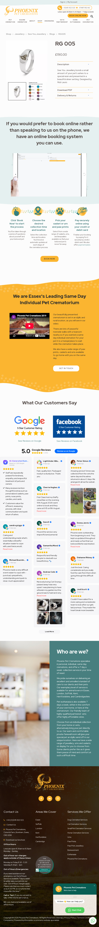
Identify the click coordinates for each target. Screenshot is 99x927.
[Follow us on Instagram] (58, 798)
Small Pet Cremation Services (79, 828)
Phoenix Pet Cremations (77, 859)
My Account (72, 2)
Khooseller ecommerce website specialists (41, 920)
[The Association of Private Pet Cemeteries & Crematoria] (45, 864)
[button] (94, 885)
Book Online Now (77, 16)
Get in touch (66, 368)
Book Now (49, 259)
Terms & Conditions (85, 918)
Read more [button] (75, 484)
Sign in (62, 2)
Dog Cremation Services (77, 820)
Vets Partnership (62, 21)
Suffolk (39, 824)
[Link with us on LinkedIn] (49, 798)
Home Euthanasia (75, 21)
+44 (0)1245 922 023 (15, 820)
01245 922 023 (69, 8)
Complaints (8, 920)
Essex (38, 820)
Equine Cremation (22, 21)
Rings (52, 34)
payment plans (84, 245)
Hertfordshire (41, 837)
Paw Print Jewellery (75, 846)
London (39, 828)
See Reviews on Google (29, 440)
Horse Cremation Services (78, 833)
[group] (26, 61)
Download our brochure (15, 840)
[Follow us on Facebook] (41, 798)
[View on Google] (39, 462)
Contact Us (11, 825)
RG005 (62, 34)
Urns (69, 837)
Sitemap (59, 918)
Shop (40, 21)
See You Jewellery (37, 34)
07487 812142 (13, 898)
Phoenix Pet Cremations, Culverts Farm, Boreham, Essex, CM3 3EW (16, 832)
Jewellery (19, 34)
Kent (37, 833)
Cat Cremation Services (77, 824)
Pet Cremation (10, 21)
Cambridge (40, 841)
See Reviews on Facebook (69, 441)
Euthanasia (71, 854)
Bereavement (73, 850)
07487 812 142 (84, 8)
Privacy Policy (70, 918)
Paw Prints (71, 841)
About (32, 21)
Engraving (49, 21)
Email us (24, 898)
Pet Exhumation (88, 21)
